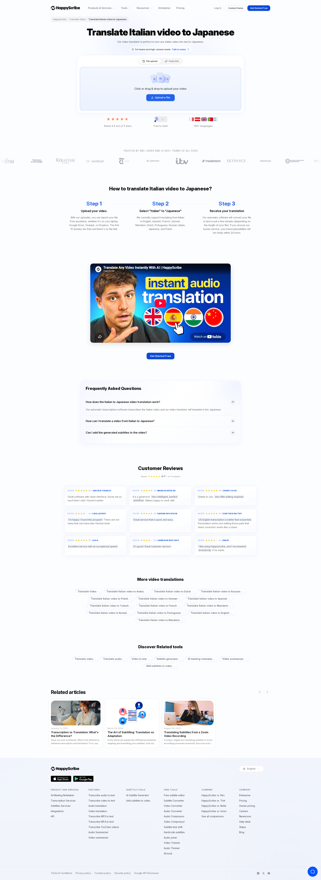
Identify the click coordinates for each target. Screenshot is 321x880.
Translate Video (77, 19)
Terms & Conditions (61, 873)
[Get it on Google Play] (83, 779)
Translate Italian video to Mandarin (207, 605)
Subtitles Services (61, 805)
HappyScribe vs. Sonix (214, 811)
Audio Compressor (174, 816)
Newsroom (245, 816)
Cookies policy (102, 873)
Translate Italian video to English (210, 612)
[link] (160, 49)
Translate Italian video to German (158, 598)
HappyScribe (59, 19)
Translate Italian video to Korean (108, 612)
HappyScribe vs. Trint (213, 800)
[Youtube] (269, 873)
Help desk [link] (245, 821)
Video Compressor (174, 821)
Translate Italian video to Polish (109, 598)
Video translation (97, 811)
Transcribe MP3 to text (101, 816)
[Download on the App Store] (61, 779)
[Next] (267, 692)
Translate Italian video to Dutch (172, 591)
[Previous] (260, 692)
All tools (168, 853)
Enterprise (164, 8)
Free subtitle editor (174, 795)
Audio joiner (170, 837)
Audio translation (97, 805)
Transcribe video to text (101, 800)
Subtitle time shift (173, 827)
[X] (263, 873)
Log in (217, 8)
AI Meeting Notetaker (62, 795)
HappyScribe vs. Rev (213, 795)
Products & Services (100, 8)
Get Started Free (259, 8)
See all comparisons (212, 816)
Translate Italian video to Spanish (207, 598)
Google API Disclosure (146, 873)
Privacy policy (83, 873)
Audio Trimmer (172, 848)
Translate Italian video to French (158, 605)
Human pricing (247, 805)
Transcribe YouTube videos (103, 827)
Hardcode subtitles (174, 832)
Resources (143, 8)
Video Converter (173, 805)
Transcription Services (63, 800)
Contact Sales (235, 8)
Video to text (139, 658)
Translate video (84, 658)
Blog (241, 832)
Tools (124, 8)
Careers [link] (243, 811)
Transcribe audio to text (101, 795)
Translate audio (112, 658)
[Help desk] (313, 872)
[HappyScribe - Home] (65, 8)
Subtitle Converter (174, 800)
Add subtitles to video (159, 665)
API (52, 816)
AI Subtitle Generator (137, 795)
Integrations (57, 811)
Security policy (122, 873)
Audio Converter (173, 811)
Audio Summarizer (98, 832)
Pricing (180, 8)
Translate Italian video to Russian (220, 591)
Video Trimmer (172, 842)
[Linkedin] (258, 873)
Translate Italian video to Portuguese (159, 612)
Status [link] (242, 827)
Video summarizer (232, 658)
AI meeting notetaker (200, 658)
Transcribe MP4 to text (101, 821)
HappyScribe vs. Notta (213, 805)
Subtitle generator (167, 658)
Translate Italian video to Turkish (109, 605)
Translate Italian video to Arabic (125, 591)
